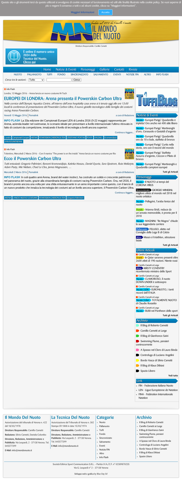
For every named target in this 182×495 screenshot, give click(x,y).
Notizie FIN (132, 74)
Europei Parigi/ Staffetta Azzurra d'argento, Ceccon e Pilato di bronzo (156, 156)
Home (47, 69)
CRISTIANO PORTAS (76, 138)
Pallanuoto (34, 74)
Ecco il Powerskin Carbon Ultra (32, 159)
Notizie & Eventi (66, 69)
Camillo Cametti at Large (148, 255)
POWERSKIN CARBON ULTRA (52, 138)
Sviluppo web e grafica (84, 474)
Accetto (105, 12)
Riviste (133, 69)
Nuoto (18, 74)
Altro (147, 74)
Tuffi (49, 74)
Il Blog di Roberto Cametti (154, 325)
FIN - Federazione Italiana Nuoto (156, 386)
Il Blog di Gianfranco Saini (154, 336)
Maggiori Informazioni (82, 12)
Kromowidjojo (111, 138)
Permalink (33, 115)
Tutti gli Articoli (170, 172)
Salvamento (100, 74)
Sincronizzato (79, 74)
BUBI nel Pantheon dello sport (161, 311)
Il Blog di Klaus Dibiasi (152, 365)
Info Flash (162, 74)
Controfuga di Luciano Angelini (157, 355)
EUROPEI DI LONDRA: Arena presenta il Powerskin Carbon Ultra (63, 99)
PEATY (90, 138)
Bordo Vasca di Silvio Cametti (156, 360)
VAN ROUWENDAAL (14, 142)
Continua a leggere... (124, 132)
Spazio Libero (148, 371)
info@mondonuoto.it (22, 450)
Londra (8, 138)
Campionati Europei (21, 138)
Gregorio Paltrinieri (75, 198)
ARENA (34, 138)
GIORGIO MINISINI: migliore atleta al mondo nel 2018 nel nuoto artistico (156, 193)
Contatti (119, 69)
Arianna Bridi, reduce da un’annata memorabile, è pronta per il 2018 (156, 213)
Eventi (117, 74)
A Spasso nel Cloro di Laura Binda (159, 350)
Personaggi (88, 69)
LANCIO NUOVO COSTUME (25, 198)
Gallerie (105, 69)
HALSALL (99, 138)
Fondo (61, 74)
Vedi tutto (173, 376)
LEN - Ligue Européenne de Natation (158, 390)
